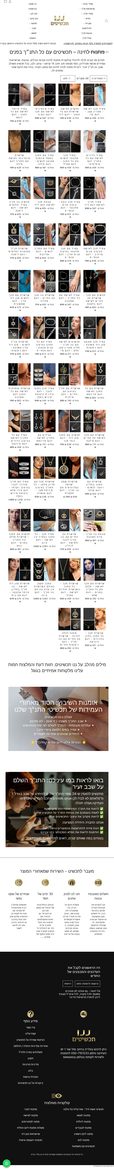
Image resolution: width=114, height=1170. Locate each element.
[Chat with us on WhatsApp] (7, 1163)
